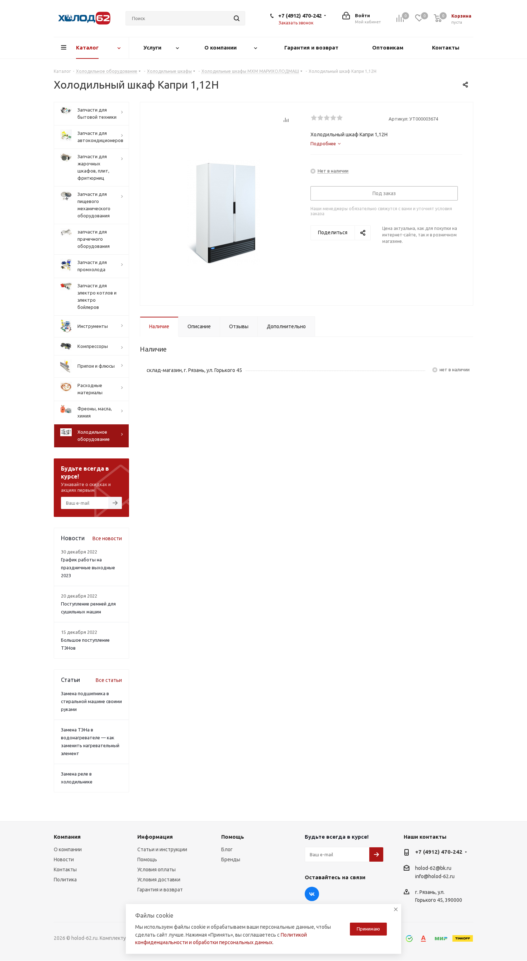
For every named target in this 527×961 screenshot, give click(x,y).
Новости (64, 859)
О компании (68, 849)
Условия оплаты (156, 869)
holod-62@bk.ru (433, 868)
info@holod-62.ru (435, 876)
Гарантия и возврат (160, 889)
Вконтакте (312, 894)
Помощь (147, 859)
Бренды (230, 859)
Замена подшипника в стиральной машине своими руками (91, 701)
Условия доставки (158, 879)
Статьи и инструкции (162, 849)
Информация (155, 837)
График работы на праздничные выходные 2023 (88, 567)
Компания (67, 837)
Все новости (107, 538)
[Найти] (236, 18)
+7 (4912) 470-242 (300, 16)
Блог (227, 849)
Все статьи (109, 680)
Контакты (65, 869)
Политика (65, 879)
